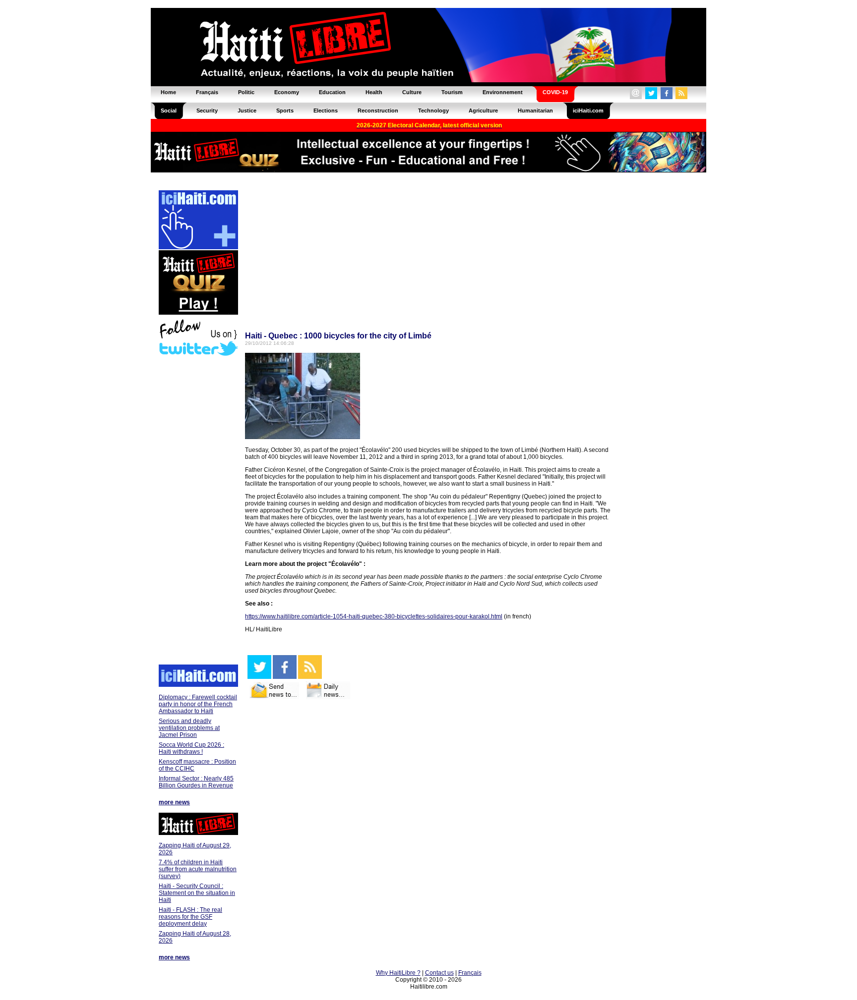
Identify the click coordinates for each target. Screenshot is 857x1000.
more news (174, 802)
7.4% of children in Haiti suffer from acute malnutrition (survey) (198, 869)
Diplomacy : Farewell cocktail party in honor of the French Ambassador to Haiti (198, 704)
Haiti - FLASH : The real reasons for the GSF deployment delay (190, 916)
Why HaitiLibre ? (398, 972)
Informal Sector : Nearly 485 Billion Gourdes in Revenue (196, 782)
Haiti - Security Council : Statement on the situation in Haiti (197, 893)
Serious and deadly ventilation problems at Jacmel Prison (189, 728)
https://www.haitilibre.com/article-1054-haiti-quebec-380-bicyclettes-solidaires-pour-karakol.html (373, 616)
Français (470, 972)
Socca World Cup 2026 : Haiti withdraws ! (191, 748)
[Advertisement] (198, 511)
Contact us (439, 972)
